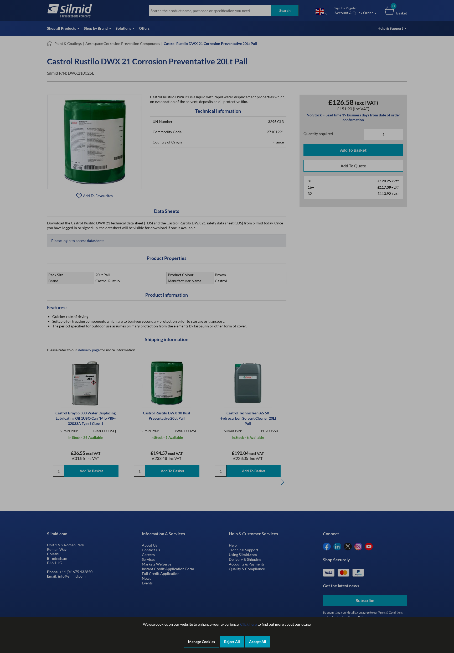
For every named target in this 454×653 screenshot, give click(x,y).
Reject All (232, 641)
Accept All (257, 641)
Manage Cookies (201, 641)
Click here (248, 624)
